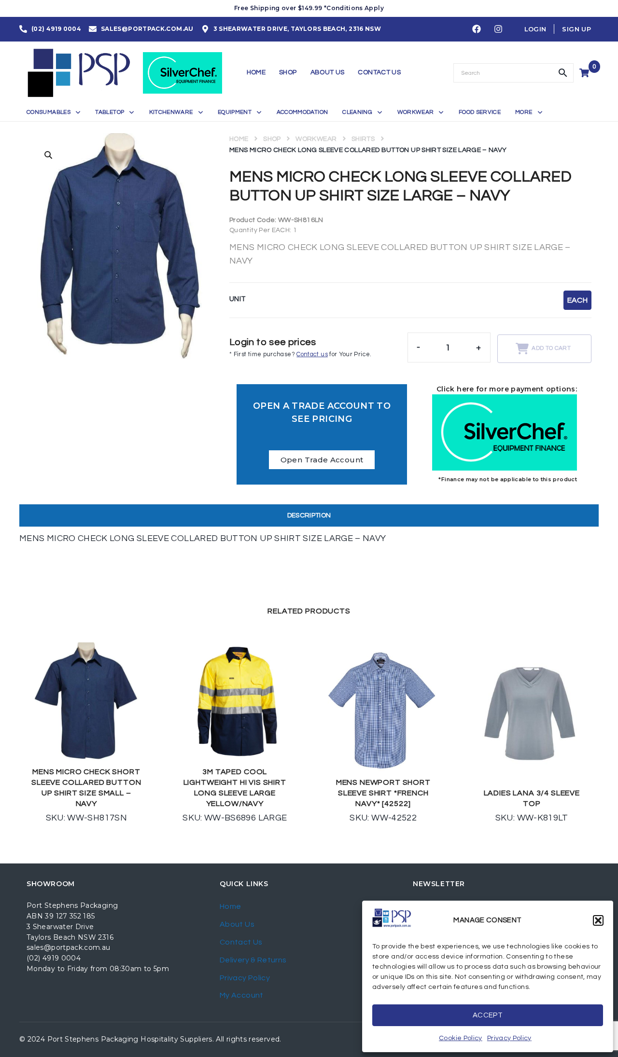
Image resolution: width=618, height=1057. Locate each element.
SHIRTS (363, 139)
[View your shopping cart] (585, 73)
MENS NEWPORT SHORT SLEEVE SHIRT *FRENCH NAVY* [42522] (383, 793)
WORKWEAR (316, 139)
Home (238, 139)
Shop (272, 139)
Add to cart (551, 348)
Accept (488, 1015)
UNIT (237, 299)
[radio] (577, 300)
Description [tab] (309, 515)
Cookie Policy (460, 1038)
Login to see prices (272, 342)
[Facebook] (476, 29)
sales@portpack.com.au (69, 947)
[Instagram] (498, 29)
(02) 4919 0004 (54, 958)
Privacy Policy (509, 1038)
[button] (598, 920)
